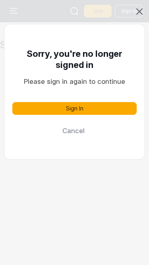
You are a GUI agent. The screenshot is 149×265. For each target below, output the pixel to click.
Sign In (74, 108)
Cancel (73, 131)
